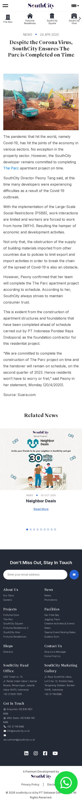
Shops (8, 646)
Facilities (52, 609)
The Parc (11, 168)
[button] (27, 529)
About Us (10, 590)
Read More (41, 509)
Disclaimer (54, 784)
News (48, 590)
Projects (10, 609)
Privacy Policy (30, 784)
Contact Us (53, 646)
